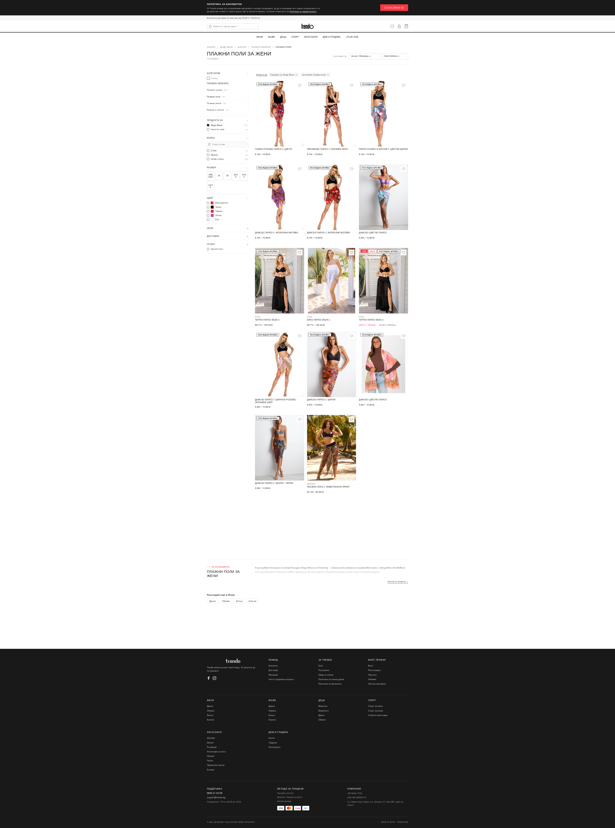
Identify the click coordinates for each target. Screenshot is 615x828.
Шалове (211, 737)
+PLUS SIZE (352, 36)
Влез (370, 665)
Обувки (226, 600)
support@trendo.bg (216, 797)
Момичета (323, 710)
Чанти (210, 760)
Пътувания (323, 670)
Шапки (210, 742)
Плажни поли (283, 47)
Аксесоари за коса (216, 751)
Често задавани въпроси (281, 679)
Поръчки (372, 674)
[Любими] (392, 26)
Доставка (273, 670)
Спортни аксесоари (377, 715)
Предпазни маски (216, 764)
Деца (283, 36)
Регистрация (374, 670)
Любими (372, 679)
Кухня (272, 737)
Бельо (239, 600)
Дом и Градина (332, 36)
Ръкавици (212, 747)
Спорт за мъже (375, 710)
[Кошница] (406, 26)
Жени (259, 36)
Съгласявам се (394, 7)
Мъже (271, 36)
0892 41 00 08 (214, 793)
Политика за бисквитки (329, 683)
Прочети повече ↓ (398, 581)
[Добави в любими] (300, 85)
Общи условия (325, 674)
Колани (210, 769)
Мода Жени (226, 47)
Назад (212, 78)
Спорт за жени (375, 705)
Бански (242, 47)
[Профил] (399, 26)
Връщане (273, 674)
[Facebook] (208, 678)
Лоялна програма (377, 683)
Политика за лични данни (331, 679)
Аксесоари (311, 36)
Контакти (273, 665)
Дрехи (212, 600)
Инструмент (275, 747)
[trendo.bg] (308, 26)
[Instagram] (214, 678)
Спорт (295, 36)
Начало (211, 47)
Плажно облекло (261, 47)
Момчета (322, 705)
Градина (273, 742)
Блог (320, 665)
